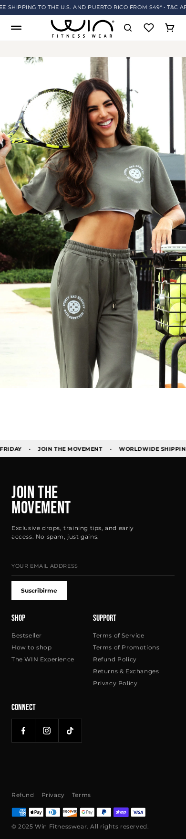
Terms (81, 794)
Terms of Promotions (126, 647)
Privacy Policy (115, 683)
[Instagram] (46, 730)
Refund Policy (115, 659)
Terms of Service (119, 635)
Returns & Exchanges (126, 671)
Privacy (53, 794)
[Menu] (16, 27)
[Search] (127, 27)
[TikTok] (70, 730)
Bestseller (26, 635)
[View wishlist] (148, 27)
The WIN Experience (42, 659)
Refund (22, 794)
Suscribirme (39, 590)
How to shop (31, 647)
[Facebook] (23, 730)
